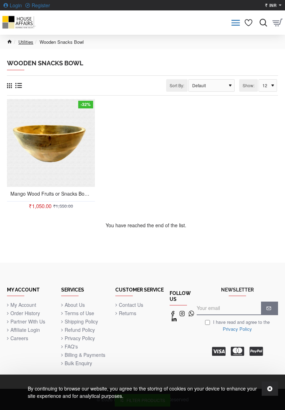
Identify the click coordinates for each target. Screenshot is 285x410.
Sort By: (177, 85)
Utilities (25, 42)
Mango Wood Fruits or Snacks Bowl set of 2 (50, 193)
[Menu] (235, 22)
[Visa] (219, 351)
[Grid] (9, 85)
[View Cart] (277, 22)
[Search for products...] (261, 22)
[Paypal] (256, 351)
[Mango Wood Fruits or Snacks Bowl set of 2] (51, 143)
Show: (248, 85)
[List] (18, 85)
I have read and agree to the (241, 325)
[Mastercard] (237, 351)
